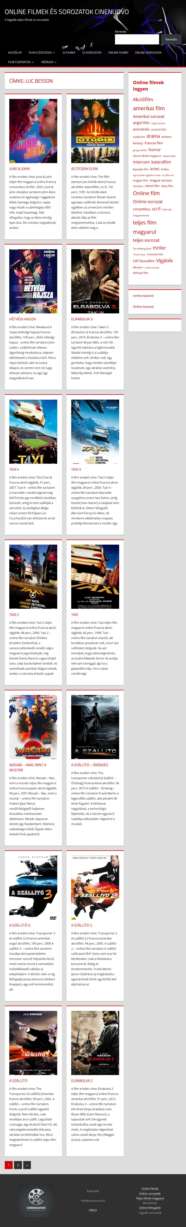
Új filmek (68, 52)
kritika (165, 169)
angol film (141, 122)
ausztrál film (158, 129)
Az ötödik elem (84, 168)
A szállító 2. (82, 925)
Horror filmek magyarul (147, 156)
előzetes (166, 136)
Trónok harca (139, 254)
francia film (154, 142)
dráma (153, 136)
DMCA (93, 1210)
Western (138, 267)
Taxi (74, 614)
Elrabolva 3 (81, 319)
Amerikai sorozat (148, 116)
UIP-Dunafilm (144, 260)
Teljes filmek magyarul (150, 1198)
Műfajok (47, 62)
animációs (141, 129)
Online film (146, 193)
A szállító (18, 1080)
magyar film (140, 180)
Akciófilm (143, 99)
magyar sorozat (161, 180)
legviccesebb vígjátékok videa (147, 175)
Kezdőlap (15, 52)
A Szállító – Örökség (89, 765)
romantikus (141, 209)
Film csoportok (19, 62)
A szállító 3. (20, 925)
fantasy (138, 143)
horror (155, 149)
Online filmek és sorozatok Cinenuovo (67, 12)
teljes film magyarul (144, 227)
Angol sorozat (158, 123)
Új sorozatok (92, 52)
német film (152, 186)
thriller (159, 248)
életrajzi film (140, 273)
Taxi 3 (76, 469)
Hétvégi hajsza (22, 319)
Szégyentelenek (141, 215)
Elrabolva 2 (81, 1080)
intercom (141, 162)
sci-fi (156, 208)
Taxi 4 (14, 469)
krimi (154, 168)
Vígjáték (164, 260)
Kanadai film (141, 169)
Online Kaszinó (143, 296)
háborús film (169, 156)
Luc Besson (168, 175)
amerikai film (149, 108)
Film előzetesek (40, 52)
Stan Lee (166, 209)
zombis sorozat (152, 267)
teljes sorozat (146, 240)
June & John (19, 168)
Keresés (120, 31)
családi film (139, 136)
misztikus (138, 186)
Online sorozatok (148, 52)
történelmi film (155, 254)
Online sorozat (148, 201)
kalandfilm (161, 162)
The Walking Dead (142, 248)
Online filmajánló (150, 1208)
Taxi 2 (14, 614)
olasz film (167, 186)
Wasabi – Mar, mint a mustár (27, 767)
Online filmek (118, 52)
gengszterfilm (140, 150)
